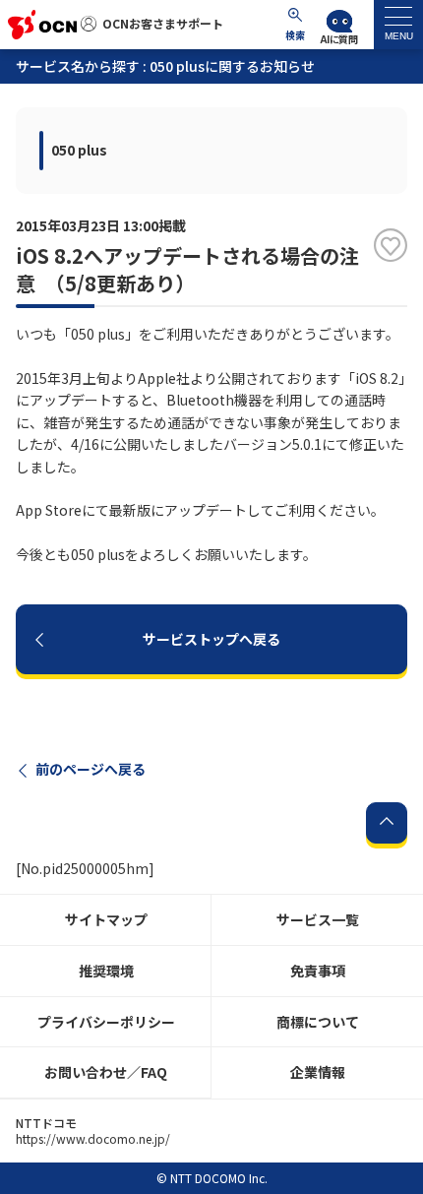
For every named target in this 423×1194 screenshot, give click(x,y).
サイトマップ (106, 919)
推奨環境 (106, 970)
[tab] (398, 24)
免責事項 (317, 970)
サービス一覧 (317, 919)
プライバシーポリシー (106, 1022)
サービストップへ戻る (211, 639)
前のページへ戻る (90, 769)
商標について (317, 1022)
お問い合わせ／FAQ (105, 1072)
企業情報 (317, 1072)
